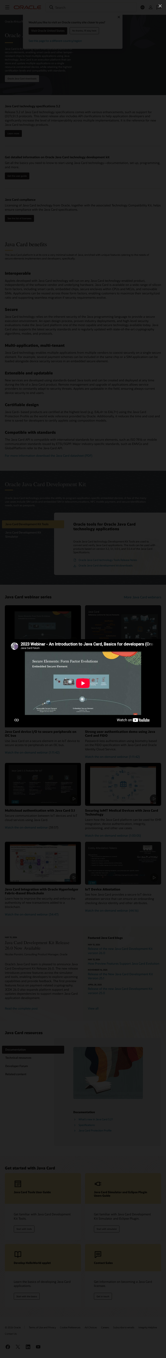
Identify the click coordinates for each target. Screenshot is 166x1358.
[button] (160, 6)
